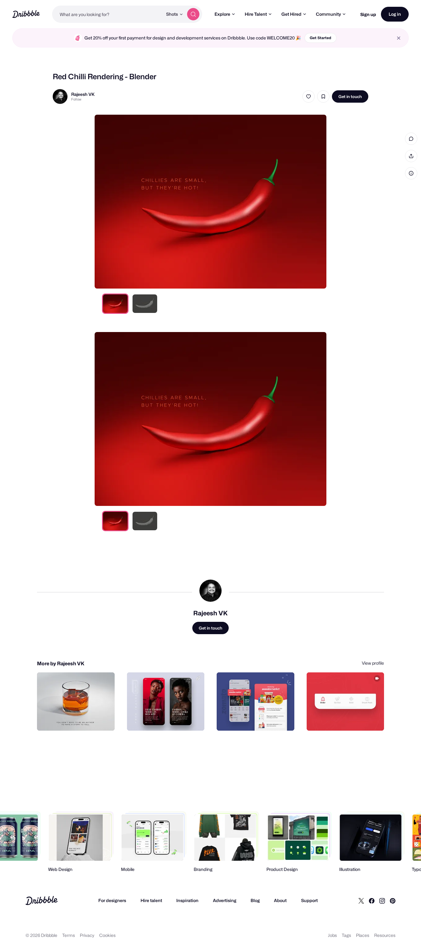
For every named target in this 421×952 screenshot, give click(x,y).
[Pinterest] (392, 900)
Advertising (224, 900)
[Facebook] (371, 900)
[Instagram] (382, 900)
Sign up (368, 14)
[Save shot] (323, 96)
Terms (68, 935)
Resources (384, 935)
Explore (222, 14)
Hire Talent (256, 14)
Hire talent (151, 900)
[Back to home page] (26, 14)
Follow (76, 99)
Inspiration (187, 900)
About (280, 900)
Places (362, 935)
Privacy (87, 935)
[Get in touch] (78, 719)
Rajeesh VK (83, 94)
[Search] (193, 14)
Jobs (332, 935)
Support (309, 900)
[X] (361, 900)
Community (328, 14)
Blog (255, 900)
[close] (398, 38)
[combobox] (107, 14)
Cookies (107, 935)
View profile (373, 663)
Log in (395, 14)
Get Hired (291, 14)
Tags (346, 935)
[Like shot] (308, 96)
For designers (112, 900)
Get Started (320, 37)
